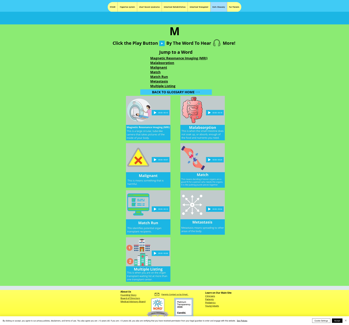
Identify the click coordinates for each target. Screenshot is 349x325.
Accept (337, 320)
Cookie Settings (321, 320)
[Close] (345, 320)
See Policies (242, 320)
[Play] (162, 43)
